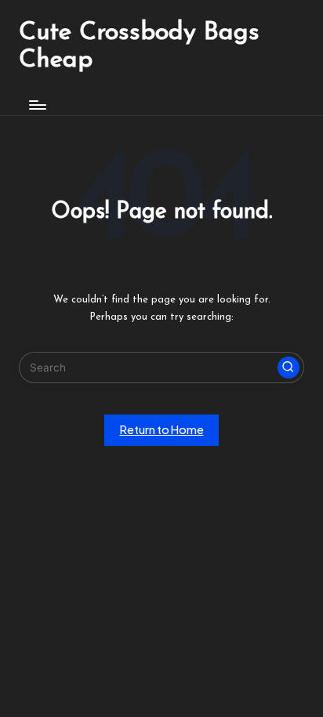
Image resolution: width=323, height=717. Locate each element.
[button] (288, 367)
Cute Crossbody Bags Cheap (139, 46)
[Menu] (37, 104)
